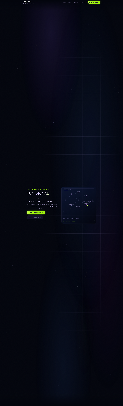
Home (64, 2)
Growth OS (82, 2)
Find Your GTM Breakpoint (35, 212)
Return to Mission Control (35, 217)
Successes (76, 2)
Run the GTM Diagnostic (94, 2)
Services (69, 2)
